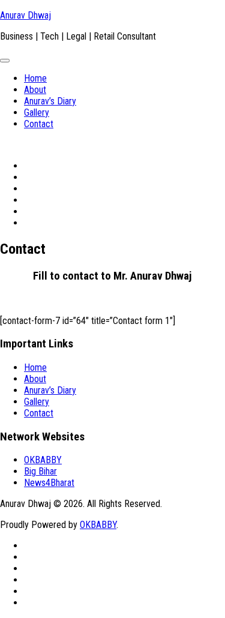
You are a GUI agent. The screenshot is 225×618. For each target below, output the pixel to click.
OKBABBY (43, 460)
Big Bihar (40, 471)
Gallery (36, 112)
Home (35, 78)
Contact (38, 124)
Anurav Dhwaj (25, 15)
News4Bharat (49, 482)
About (35, 89)
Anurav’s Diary (50, 101)
